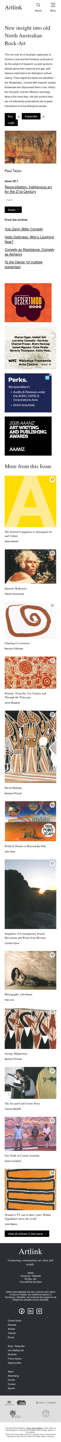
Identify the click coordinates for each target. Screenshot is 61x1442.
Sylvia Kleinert (12, 541)
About (11, 1371)
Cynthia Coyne (12, 943)
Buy (10, 116)
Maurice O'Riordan (14, 648)
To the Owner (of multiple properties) (23, 264)
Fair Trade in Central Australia (22, 1155)
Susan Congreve (13, 1160)
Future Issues (14, 1358)
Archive (11, 1328)
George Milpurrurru (16, 1054)
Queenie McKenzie (16, 588)
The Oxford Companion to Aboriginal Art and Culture (28, 534)
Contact (11, 1384)
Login (11, 123)
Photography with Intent (18, 994)
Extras (11, 1337)
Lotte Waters (11, 1224)
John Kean (10, 851)
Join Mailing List (16, 1350)
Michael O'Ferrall (13, 793)
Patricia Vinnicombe (14, 593)
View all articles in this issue (25, 1234)
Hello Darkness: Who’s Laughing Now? (29, 239)
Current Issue (14, 1320)
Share (11, 210)
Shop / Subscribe (16, 1346)
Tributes (12, 1333)
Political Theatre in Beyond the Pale (25, 846)
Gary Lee (9, 999)
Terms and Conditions (34, 1428)
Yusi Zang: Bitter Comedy (24, 229)
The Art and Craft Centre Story (22, 1103)
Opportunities (14, 1362)
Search (11, 1388)
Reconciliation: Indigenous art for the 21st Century (28, 188)
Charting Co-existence (17, 643)
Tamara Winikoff (13, 1108)
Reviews (12, 1324)
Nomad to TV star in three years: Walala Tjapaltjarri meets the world (28, 1217)
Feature (9, 200)
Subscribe (31, 116)
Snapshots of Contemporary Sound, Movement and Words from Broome (25, 936)
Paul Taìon (13, 170)
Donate (11, 1379)
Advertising (13, 1375)
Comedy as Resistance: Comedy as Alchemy (29, 251)
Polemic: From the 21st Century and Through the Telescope (25, 695)
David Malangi (13, 788)
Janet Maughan (12, 702)
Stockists (12, 1354)
